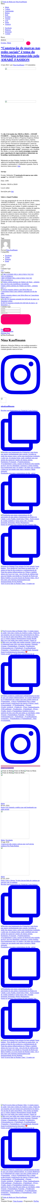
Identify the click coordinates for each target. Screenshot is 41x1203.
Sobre (7, 22)
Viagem (7, 19)
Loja (6, 20)
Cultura (7, 9)
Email (7, 261)
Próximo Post (5, 333)
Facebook (8, 28)
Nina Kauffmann (18, 65)
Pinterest (8, 30)
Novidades (9, 840)
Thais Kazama (17, 1201)
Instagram (8, 32)
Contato (7, 34)
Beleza (7, 13)
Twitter (7, 257)
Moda (7, 7)
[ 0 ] (2, 270)
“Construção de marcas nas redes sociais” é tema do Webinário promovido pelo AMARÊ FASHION (20, 54)
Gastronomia (9, 11)
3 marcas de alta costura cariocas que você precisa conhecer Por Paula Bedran (17, 845)
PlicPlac (36, 1201)
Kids (6, 15)
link (19, 166)
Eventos (7, 17)
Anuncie (8, 24)
